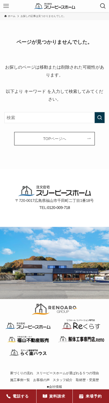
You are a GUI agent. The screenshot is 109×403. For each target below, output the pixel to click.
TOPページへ (54, 139)
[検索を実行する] (100, 117)
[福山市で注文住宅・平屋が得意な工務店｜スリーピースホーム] (54, 6)
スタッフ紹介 (62, 380)
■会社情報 (54, 387)
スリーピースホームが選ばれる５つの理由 (67, 373)
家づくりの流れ (21, 373)
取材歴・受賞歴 (87, 380)
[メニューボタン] (6, 6)
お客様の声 (41, 380)
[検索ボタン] (103, 6)
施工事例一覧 (20, 380)
